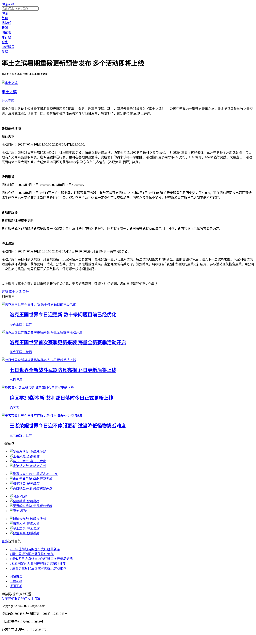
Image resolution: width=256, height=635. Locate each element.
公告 (25, 291)
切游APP (8, 4)
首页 (5, 18)
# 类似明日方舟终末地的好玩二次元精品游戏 (41, 559)
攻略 (5, 51)
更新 (5, 291)
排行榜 (6, 37)
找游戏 (6, 23)
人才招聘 (33, 599)
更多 (5, 541)
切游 (5, 13)
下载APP (16, 581)
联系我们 (20, 599)
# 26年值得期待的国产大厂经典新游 (35, 549)
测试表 (6, 32)
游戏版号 (8, 47)
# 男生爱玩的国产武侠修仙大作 (32, 554)
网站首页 (16, 576)
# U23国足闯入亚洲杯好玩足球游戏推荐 (38, 563)
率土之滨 (15, 291)
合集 (5, 42)
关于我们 (8, 599)
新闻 (5, 27)
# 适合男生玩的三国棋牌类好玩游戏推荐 (38, 568)
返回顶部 (16, 586)
